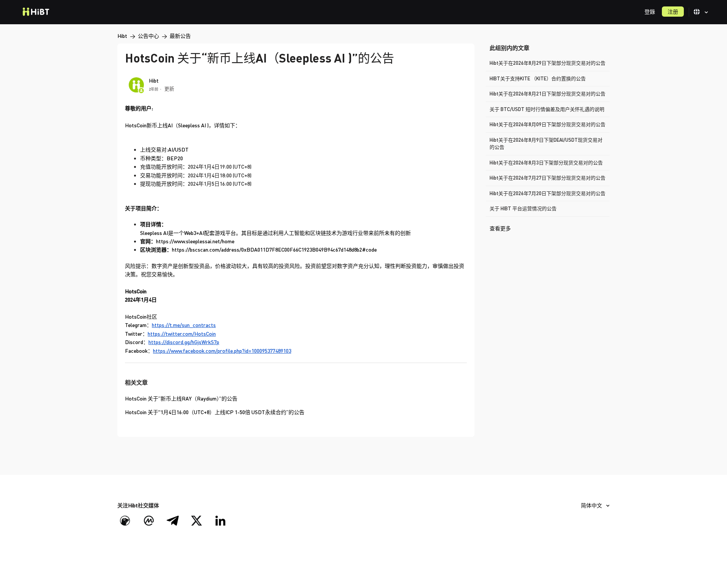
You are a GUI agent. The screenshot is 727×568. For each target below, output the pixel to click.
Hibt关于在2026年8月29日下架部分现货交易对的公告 (547, 63)
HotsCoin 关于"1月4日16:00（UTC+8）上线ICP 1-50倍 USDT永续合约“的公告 (214, 412)
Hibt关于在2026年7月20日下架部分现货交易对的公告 (547, 193)
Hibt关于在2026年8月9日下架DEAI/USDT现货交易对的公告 (546, 143)
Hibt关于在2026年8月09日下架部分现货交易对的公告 (547, 124)
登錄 (649, 11)
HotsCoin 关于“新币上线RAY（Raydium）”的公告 (181, 398)
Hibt (122, 36)
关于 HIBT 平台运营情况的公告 (523, 208)
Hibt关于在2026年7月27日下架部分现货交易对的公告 (547, 178)
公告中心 (148, 36)
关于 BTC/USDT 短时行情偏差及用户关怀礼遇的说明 (547, 109)
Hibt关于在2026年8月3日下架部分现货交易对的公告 (546, 163)
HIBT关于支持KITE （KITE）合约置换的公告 (538, 78)
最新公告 (180, 36)
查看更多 (500, 228)
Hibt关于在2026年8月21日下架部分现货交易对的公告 (547, 94)
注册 (673, 11)
